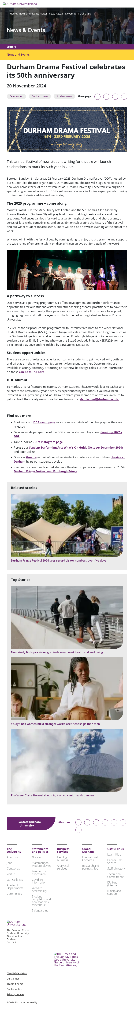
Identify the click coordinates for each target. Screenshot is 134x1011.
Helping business (62, 858)
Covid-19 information (39, 881)
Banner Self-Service (114, 861)
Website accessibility (39, 889)
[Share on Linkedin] (124, 97)
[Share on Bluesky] (97, 98)
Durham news (40, 96)
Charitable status (17, 973)
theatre (31, 457)
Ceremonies (14, 894)
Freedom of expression (39, 872)
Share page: (85, 96)
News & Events (26, 30)
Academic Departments (15, 886)
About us (64, 822)
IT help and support (114, 892)
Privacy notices (15, 994)
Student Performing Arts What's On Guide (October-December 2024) (76, 447)
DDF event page (44, 422)
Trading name (15, 983)
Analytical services (63, 867)
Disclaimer (13, 978)
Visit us (11, 874)
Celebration (16, 96)
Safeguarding (40, 910)
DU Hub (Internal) (112, 884)
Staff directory (116, 868)
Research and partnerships (90, 867)
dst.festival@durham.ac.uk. (99, 399)
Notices (36, 857)
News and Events (18, 54)
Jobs (9, 863)
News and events (29, 13)
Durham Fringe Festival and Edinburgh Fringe (45, 471)
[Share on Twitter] (106, 97)
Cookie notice (14, 989)
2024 (60, 13)
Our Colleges (15, 880)
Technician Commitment (115, 875)
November (71, 13)
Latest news (48, 13)
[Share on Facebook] (115, 97)
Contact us (13, 868)
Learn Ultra (114, 854)
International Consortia (90, 858)
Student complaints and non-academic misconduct (41, 901)
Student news (64, 96)
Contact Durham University (29, 823)
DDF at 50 (85, 13)
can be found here (31, 372)
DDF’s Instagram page (47, 442)
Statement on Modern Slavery (41, 864)
